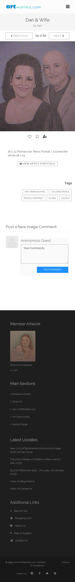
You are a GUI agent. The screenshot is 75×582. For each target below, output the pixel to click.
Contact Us (21, 540)
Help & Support (22, 533)
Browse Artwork (21, 394)
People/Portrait (33, 198)
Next (58, 35)
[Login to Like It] (30, 136)
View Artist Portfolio (38, 163)
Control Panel (20, 424)
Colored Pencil (61, 192)
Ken (39, 25)
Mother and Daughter (21, 365)
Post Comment (53, 269)
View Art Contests (20, 488)
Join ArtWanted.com (24, 409)
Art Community (21, 416)
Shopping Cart (22, 518)
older (52, 198)
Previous (20, 35)
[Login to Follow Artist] (45, 136)
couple (65, 198)
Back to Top (20, 510)
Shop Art (17, 401)
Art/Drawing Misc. (35, 192)
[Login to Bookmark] (37, 136)
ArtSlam (42, 562)
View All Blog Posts (21, 481)
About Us (19, 525)
